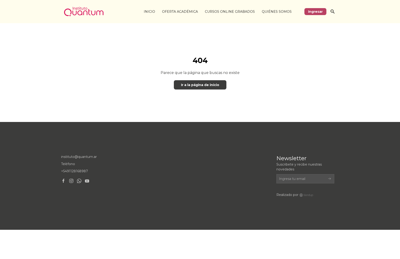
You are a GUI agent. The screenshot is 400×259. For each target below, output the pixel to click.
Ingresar (315, 12)
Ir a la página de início (200, 85)
